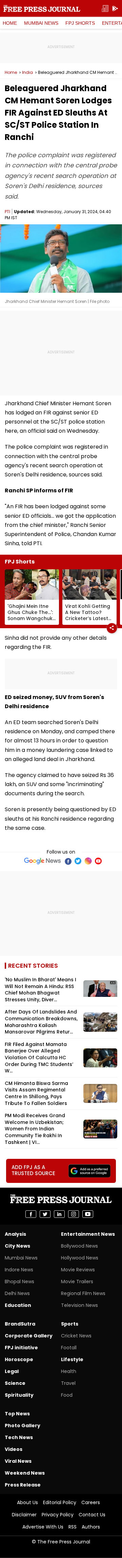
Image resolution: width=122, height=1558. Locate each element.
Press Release (23, 1484)
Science (15, 1383)
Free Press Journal (41, 8)
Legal (12, 1371)
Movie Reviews (78, 1269)
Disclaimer (24, 1514)
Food (67, 1395)
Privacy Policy (58, 1514)
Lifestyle (72, 1359)
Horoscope (19, 1359)
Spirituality (19, 1395)
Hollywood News (79, 1257)
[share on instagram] (73, 1214)
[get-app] (115, 8)
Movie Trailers (77, 1281)
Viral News (18, 1461)
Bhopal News (19, 1281)
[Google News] (42, 861)
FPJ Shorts (80, 23)
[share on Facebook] (30, 1214)
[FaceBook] (67, 861)
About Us (27, 1502)
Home (10, 23)
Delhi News (17, 1293)
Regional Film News (83, 1293)
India (27, 72)
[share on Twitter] (45, 1214)
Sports (69, 1323)
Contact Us (92, 1514)
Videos (13, 1449)
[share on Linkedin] (59, 1214)
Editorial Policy (59, 1502)
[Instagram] (88, 861)
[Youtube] (98, 861)
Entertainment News (88, 1234)
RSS (72, 1526)
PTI (7, 211)
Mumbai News (41, 23)
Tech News (19, 1437)
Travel (68, 1383)
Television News (79, 1305)
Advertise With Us (42, 1526)
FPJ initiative (21, 1347)
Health (68, 1371)
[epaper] (105, 8)
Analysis (15, 1234)
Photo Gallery (22, 1425)
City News (17, 1246)
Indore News (19, 1269)
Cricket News (76, 1335)
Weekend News (25, 1473)
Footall (69, 1347)
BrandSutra (20, 1323)
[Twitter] (78, 861)
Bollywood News (79, 1246)
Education (18, 1305)
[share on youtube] (87, 1214)
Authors (91, 1526)
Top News (17, 1413)
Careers (90, 1502)
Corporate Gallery (29, 1335)
